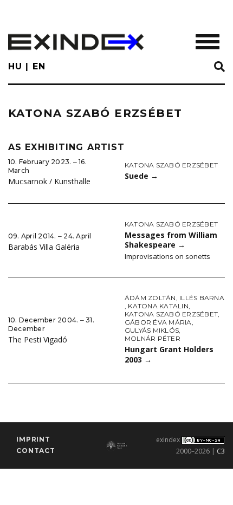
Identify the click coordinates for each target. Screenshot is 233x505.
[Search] (219, 67)
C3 (221, 451)
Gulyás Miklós (152, 330)
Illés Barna (201, 298)
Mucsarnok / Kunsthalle (49, 181)
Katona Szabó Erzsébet (171, 165)
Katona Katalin (158, 306)
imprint (33, 439)
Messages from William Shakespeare (171, 240)
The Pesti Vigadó (37, 339)
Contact (35, 450)
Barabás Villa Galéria (44, 247)
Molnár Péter (152, 338)
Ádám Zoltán (150, 298)
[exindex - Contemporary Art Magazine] (76, 42)
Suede (141, 176)
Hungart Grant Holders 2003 (169, 354)
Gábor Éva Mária (158, 322)
